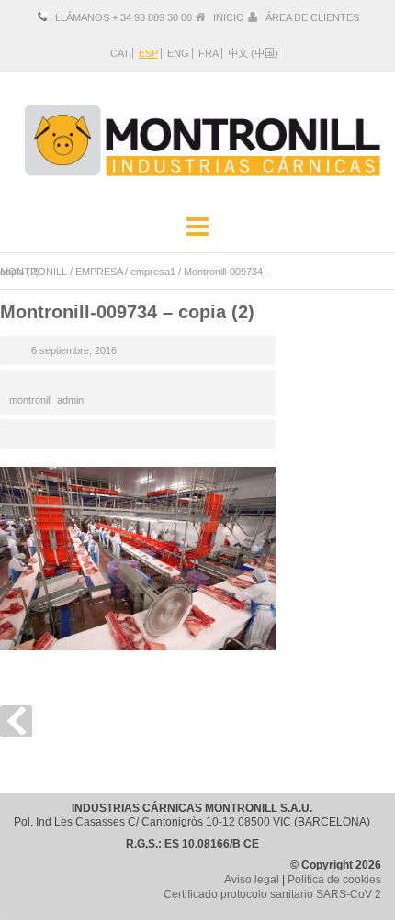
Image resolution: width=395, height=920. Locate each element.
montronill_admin (46, 399)
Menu (197, 227)
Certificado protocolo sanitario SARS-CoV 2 (272, 894)
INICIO (228, 17)
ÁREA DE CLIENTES (312, 17)
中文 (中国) (253, 53)
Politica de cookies (334, 879)
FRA (208, 53)
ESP (148, 53)
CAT (120, 53)
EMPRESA (98, 271)
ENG (178, 53)
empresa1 (152, 271)
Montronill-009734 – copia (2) (127, 312)
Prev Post (16, 721)
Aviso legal (251, 879)
